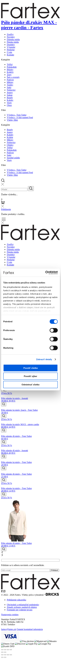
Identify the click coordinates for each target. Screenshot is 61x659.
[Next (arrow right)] (5, 652)
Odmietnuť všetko (30, 384)
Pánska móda (13, 42)
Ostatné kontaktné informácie (30, 629)
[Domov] (30, 589)
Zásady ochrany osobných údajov (22, 607)
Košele (10, 137)
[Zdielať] (8, 654)
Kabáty (10, 100)
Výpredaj (11, 47)
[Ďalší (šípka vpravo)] (5, 657)
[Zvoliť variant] (3, 404)
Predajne (11, 49)
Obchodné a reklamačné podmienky (23, 604)
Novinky (11, 37)
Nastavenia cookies (9, 614)
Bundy (10, 97)
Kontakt (10, 55)
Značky (10, 34)
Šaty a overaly (13, 77)
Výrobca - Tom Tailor (16, 115)
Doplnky (11, 44)
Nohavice (11, 90)
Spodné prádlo (13, 158)
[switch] (54, 330)
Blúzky (10, 69)
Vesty (9, 103)
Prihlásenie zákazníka (16, 600)
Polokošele (12, 67)
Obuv (9, 105)
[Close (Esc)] (2, 649)
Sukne (9, 95)
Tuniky (10, 85)
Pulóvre (10, 80)
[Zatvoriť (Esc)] (11, 654)
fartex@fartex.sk (8, 629)
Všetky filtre (12, 120)
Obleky (10, 145)
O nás (9, 52)
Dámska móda (13, 39)
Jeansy (10, 92)
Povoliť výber (30, 376)
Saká (9, 87)
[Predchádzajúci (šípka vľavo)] (2, 657)
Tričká (9, 64)
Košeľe (10, 72)
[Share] (5, 649)
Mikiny (10, 82)
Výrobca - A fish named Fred (20, 117)
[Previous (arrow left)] (2, 652)
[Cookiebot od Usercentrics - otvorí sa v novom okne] (45, 272)
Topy (9, 74)
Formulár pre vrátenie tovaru (19, 610)
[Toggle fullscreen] (8, 649)
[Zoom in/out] (11, 649)
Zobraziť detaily (44, 359)
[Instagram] (4, 591)
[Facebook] (2, 591)
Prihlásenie (6, 209)
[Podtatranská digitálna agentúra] (52, 595)
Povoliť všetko (30, 368)
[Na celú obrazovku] (5, 654)
